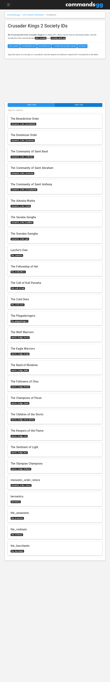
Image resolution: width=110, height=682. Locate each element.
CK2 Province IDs (28, 46)
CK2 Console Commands (33, 15)
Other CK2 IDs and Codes (65, 46)
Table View (31, 105)
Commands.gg (13, 15)
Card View (78, 105)
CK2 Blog (82, 46)
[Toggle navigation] (8, 4)
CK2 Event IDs (44, 46)
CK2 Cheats (14, 46)
